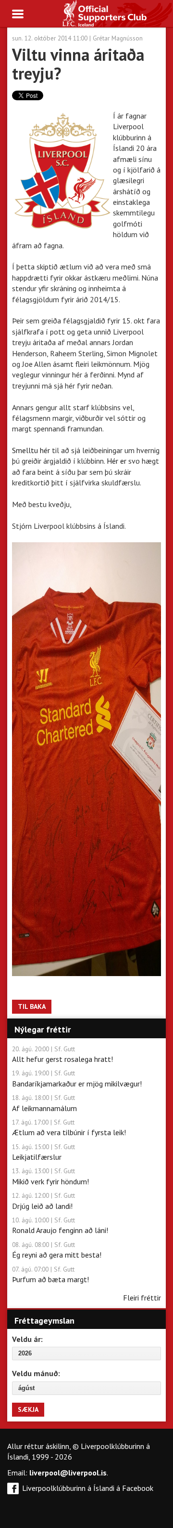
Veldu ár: (27, 1339)
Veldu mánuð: (36, 1373)
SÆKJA (28, 1409)
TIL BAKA (32, 1006)
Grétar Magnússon (118, 38)
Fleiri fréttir (142, 1297)
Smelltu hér (31, 450)
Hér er (116, 461)
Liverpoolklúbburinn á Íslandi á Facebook (87, 1488)
